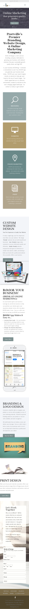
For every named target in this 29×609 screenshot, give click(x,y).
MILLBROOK (21, 591)
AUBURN (11, 593)
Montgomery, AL (14, 607)
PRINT (15, 194)
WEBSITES (15, 136)
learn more (14, 23)
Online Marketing (14, 13)
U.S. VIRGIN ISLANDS (19, 593)
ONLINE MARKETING (14, 164)
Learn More (8, 339)
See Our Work (9, 435)
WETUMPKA (5, 593)
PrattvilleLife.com (19, 600)
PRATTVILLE (6, 591)
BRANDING (15, 106)
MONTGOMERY (14, 591)
